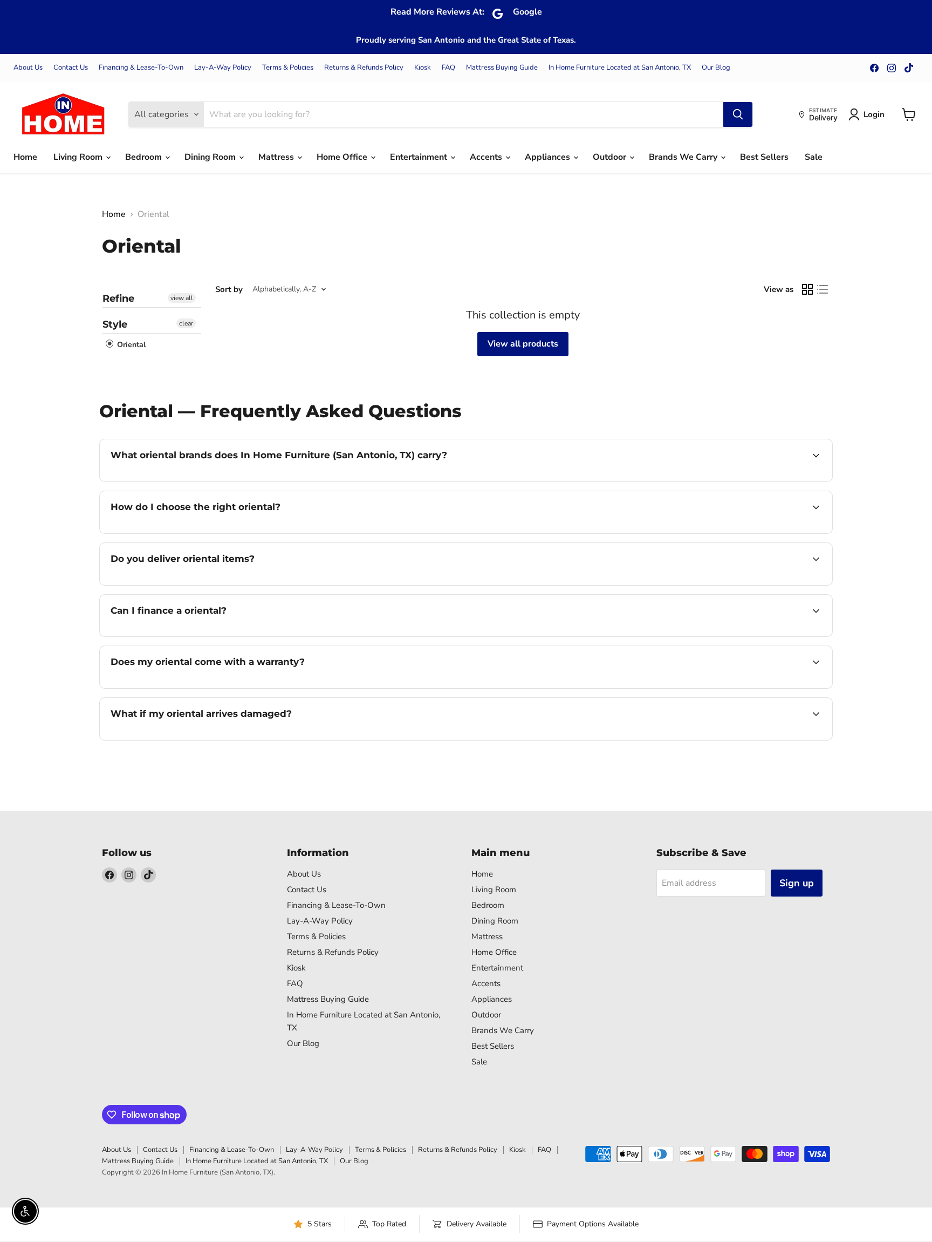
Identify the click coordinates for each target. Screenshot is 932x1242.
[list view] (822, 289)
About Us (28, 68)
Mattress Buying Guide (502, 68)
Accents (487, 157)
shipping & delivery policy (698, 584)
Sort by (229, 289)
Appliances (548, 157)
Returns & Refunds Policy (363, 68)
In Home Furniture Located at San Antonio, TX (620, 68)
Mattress (277, 157)
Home (25, 157)
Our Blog (716, 68)
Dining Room (211, 157)
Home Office (343, 157)
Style (114, 324)
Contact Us (70, 68)
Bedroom (144, 157)
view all (181, 298)
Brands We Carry (684, 157)
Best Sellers (764, 157)
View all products (523, 344)
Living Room (79, 157)
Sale (814, 157)
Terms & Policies (287, 68)
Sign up (796, 883)
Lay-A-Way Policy (222, 68)
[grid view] (807, 289)
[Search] (737, 114)
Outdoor (610, 157)
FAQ (448, 68)
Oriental (130, 345)
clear (186, 323)
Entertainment (419, 157)
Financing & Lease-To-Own (141, 68)
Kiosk (422, 68)
